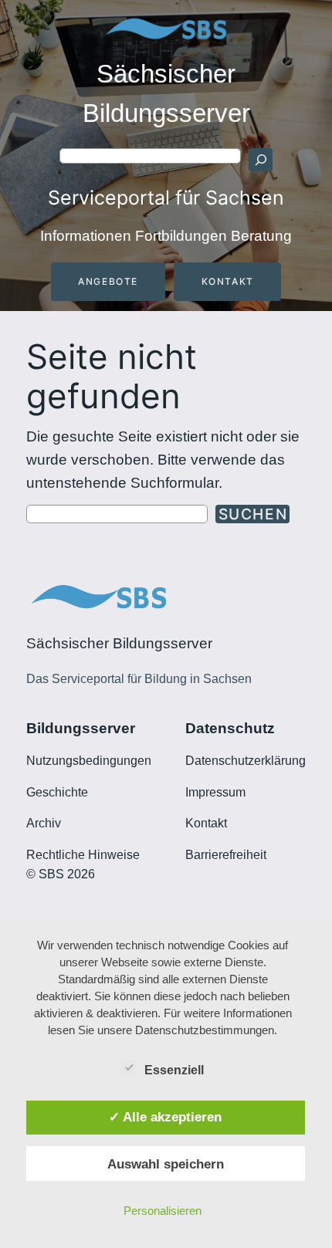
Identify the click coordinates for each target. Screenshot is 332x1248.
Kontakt (228, 281)
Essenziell (174, 1070)
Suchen (253, 514)
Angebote (108, 281)
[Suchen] (260, 159)
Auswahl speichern (165, 1164)
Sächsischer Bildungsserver (119, 643)
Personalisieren (163, 1210)
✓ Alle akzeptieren (165, 1117)
